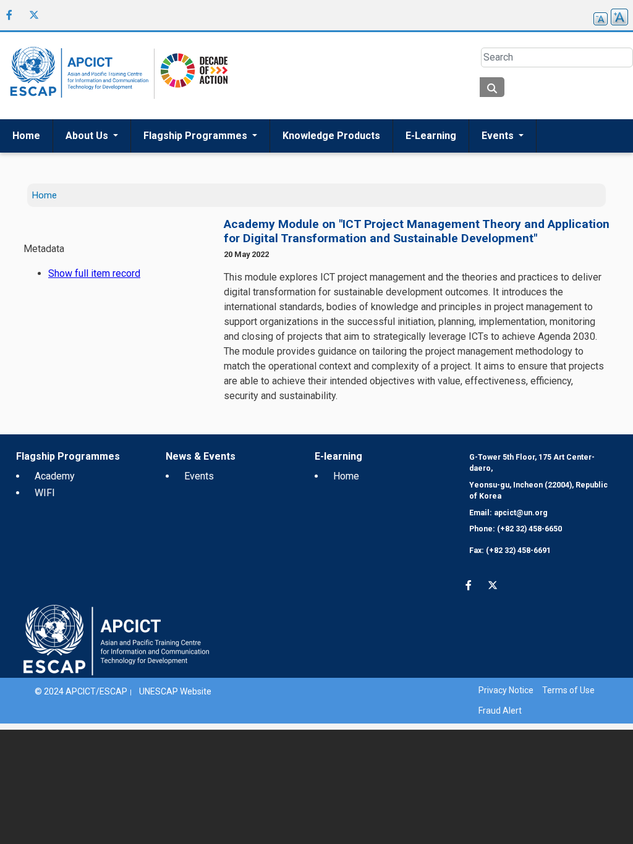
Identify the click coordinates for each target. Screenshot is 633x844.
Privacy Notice (505, 690)
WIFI (45, 493)
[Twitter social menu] (34, 15)
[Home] (77, 75)
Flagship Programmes (196, 135)
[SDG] (191, 75)
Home (26, 135)
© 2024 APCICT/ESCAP (81, 691)
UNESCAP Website (175, 691)
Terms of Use (568, 690)
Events (499, 135)
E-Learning (431, 135)
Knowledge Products (331, 135)
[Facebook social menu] (9, 15)
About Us (88, 135)
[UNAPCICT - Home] (116, 639)
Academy (55, 476)
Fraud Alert (500, 710)
